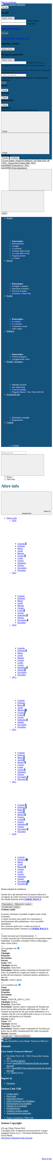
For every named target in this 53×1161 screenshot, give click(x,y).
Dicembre (21, 570)
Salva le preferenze (22, 1036)
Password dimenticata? (11, 28)
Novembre (21, 568)
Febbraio (21, 546)
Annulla (5, 158)
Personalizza (7, 904)
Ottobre (20, 565)
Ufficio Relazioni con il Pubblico (21, 1101)
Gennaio (21, 544)
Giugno (21, 556)
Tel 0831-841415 (17, 1061)
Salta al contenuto (8, 2)
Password (31, 23)
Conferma (14, 158)
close (4, 213)
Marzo (20, 548)
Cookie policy (13, 1094)
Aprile (20, 551)
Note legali (11, 1096)
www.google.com (9, 948)
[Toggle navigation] (22, 201)
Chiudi (4, 90)
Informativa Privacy (15, 1099)
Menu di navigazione (36, 512)
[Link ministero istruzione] (13, 5)
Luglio (20, 558)
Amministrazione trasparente (19, 1113)
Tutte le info (12, 518)
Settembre (21, 563)
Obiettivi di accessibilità (17, 1106)
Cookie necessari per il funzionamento (17, 936)
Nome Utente (32, 21)
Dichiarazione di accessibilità (19, 1103)
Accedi (5, 7)
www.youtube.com (9, 985)
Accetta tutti (10, 907)
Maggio (20, 553)
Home (9, 477)
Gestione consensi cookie (17, 1111)
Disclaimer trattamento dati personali (16, 1138)
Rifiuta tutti (23, 904)
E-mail (29, 62)
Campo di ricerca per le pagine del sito (17, 450)
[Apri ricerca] (30, 180)
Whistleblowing (13, 1108)
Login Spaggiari (22, 73)
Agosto (20, 560)
